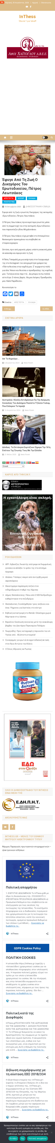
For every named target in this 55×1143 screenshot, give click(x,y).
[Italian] (26, 462)
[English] (11, 462)
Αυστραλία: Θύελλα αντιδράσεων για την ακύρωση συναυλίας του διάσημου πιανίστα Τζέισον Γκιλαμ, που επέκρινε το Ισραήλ (26, 403)
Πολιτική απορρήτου (37, 1138)
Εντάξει (13, 1138)
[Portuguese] (30, 462)
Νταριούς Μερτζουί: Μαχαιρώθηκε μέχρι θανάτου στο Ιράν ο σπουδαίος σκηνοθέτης (10, 309)
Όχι (22, 1138)
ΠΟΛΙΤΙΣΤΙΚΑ (9, 202)
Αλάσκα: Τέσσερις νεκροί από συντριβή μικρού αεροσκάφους (26, 579)
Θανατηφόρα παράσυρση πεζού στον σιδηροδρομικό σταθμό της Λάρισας (22, 588)
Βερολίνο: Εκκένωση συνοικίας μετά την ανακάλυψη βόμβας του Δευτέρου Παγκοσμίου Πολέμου (29, 624)
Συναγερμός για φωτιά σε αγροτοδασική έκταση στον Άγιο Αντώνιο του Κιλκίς (27, 642)
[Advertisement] (27, 102)
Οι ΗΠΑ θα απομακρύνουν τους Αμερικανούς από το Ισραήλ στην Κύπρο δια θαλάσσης (47, 309)
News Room (28, 363)
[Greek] (22, 462)
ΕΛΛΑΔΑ (32, 198)
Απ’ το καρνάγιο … (10, 359)
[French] (15, 462)
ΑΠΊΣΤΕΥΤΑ (8, 198)
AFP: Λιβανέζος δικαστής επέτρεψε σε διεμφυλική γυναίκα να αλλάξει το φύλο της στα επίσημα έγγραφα (28, 568)
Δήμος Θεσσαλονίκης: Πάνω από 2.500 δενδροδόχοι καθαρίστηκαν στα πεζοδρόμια (28, 597)
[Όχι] (51, 1132)
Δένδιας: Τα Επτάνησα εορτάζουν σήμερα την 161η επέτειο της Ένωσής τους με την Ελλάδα (26, 449)
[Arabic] (4, 462)
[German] (19, 462)
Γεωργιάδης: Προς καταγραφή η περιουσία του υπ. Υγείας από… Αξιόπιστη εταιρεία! (28, 633)
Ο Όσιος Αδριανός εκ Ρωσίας (18, 649)
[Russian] (33, 462)
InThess (27, 16)
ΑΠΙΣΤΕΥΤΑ (19, 302)
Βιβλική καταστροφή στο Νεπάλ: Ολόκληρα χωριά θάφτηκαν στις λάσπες (28, 615)
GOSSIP (21, 198)
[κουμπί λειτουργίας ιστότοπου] (45, 137)
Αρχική (35, 3)
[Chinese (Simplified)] (8, 462)
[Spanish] (37, 462)
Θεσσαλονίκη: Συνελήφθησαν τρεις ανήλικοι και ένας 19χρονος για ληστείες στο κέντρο (27, 606)
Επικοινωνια (46, 3)
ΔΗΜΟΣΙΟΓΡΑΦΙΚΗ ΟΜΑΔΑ (38, 206)
